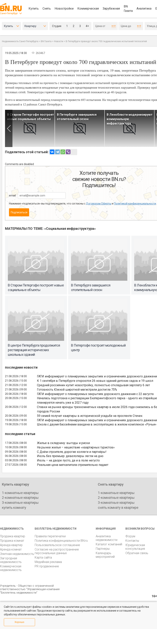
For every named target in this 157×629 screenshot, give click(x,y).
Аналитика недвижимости (106, 538)
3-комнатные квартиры (20, 503)
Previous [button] (8, 128)
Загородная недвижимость (11, 560)
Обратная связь (136, 553)
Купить (34, 8)
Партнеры (103, 548)
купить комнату (14, 507)
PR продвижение (47, 566)
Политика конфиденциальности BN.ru (61, 540)
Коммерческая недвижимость (11, 568)
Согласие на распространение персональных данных (57, 551)
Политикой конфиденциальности (135, 203)
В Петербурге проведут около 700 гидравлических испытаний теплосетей (106, 41)
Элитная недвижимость (17, 554)
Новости (58, 41)
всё (114, 26)
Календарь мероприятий (105, 555)
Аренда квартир (11, 545)
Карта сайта (43, 557)
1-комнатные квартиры (20, 493)
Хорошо (19, 622)
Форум (130, 536)
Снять (47, 8)
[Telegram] (57, 152)
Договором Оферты (98, 203)
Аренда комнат (11, 549)
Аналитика (144, 8)
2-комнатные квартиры (20, 498)
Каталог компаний (109, 544)
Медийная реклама (48, 562)
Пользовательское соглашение (57, 545)
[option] (30, 128)
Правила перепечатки (50, 536)
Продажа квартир (12, 536)
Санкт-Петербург (9, 13)
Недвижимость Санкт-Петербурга (20, 41)
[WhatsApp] (63, 152)
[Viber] (68, 152)
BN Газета (128, 9)
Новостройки (64, 8)
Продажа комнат (12, 540)
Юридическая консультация (135, 546)
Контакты (132, 540)
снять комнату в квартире (118, 507)
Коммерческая (88, 8)
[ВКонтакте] (52, 152)
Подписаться (19, 212)
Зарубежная (111, 8)
